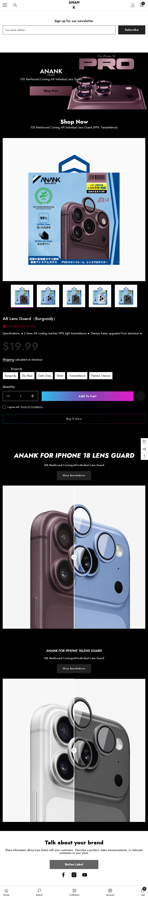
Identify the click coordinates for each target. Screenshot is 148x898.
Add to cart (87, 396)
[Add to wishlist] (140, 396)
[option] (74, 209)
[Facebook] (63, 875)
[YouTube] (85, 875)
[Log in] (133, 5)
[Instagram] (74, 875)
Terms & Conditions (31, 407)
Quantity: (9, 387)
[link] (74, 668)
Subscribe (132, 30)
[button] (3, 296)
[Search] (15, 5)
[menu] (5, 5)
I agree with (13, 407)
